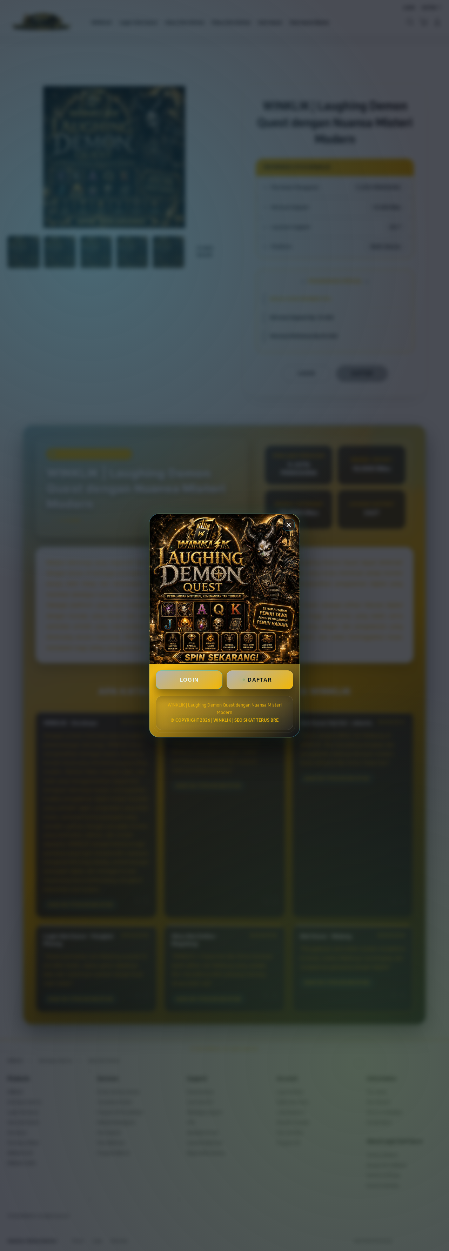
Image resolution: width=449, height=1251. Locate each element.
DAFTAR (260, 680)
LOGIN (189, 680)
